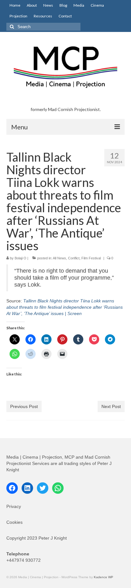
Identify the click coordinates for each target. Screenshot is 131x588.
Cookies (14, 522)
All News (59, 258)
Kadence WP (103, 577)
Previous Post (24, 406)
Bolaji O (20, 258)
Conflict (73, 258)
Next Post (111, 406)
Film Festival (91, 258)
